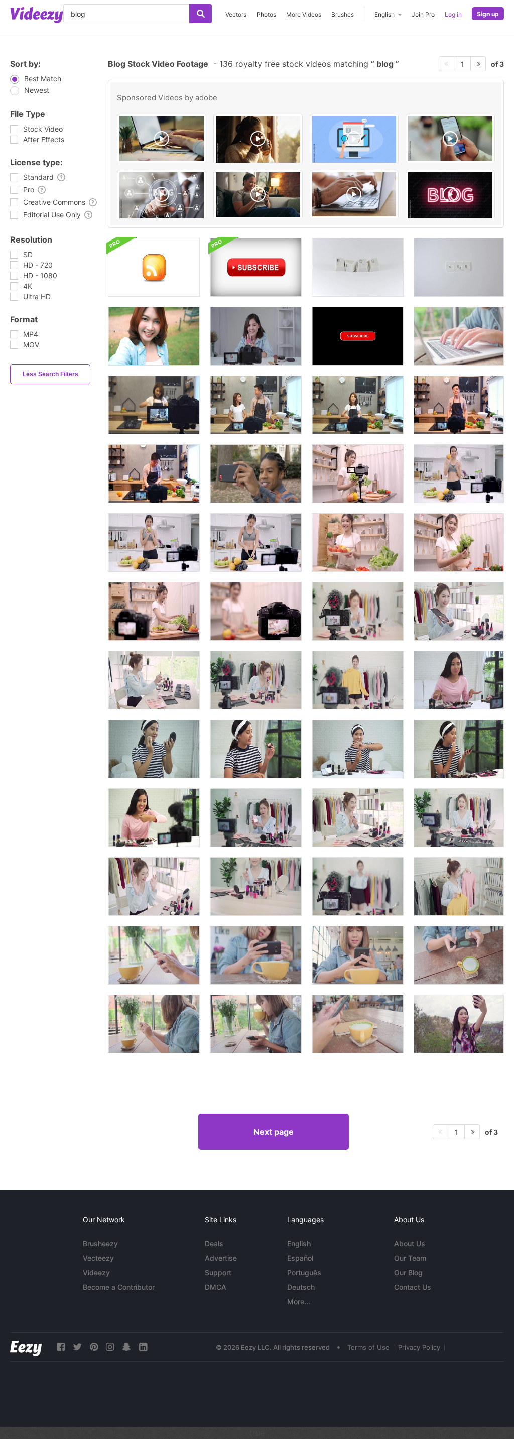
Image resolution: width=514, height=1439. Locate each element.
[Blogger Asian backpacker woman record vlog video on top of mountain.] (459, 1024)
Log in (453, 14)
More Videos (303, 14)
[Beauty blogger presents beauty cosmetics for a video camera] (358, 611)
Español (300, 1258)
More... (298, 1301)
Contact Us (412, 1287)
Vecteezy (98, 1258)
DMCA (215, 1287)
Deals (214, 1243)
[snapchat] (126, 1347)
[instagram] (110, 1347)
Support (218, 1272)
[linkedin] (143, 1347)
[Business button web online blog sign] (161, 196)
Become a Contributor (119, 1287)
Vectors (235, 14)
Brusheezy (100, 1243)
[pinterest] (94, 1347)
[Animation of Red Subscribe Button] (358, 336)
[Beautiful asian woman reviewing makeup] (459, 611)
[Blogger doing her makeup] (154, 749)
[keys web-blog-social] (358, 267)
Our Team (410, 1258)
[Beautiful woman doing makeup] (256, 749)
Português (304, 1272)
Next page (273, 1132)
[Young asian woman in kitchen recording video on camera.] (154, 405)
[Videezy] (36, 15)
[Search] (200, 13)
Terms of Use (368, 1347)
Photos (266, 14)
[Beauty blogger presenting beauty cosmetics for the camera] (459, 680)
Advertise (221, 1258)
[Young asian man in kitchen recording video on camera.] (459, 405)
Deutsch (301, 1287)
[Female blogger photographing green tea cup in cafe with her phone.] (154, 955)
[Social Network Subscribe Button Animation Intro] (256, 267)
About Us (409, 1243)
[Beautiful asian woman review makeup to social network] (256, 680)
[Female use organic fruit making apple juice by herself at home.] (256, 542)
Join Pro (423, 14)
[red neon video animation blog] (450, 196)
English (299, 1243)
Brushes (342, 14)
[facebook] (61, 1347)
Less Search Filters (50, 374)
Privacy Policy (419, 1347)
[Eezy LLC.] (26, 1347)
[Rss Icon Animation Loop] (154, 267)
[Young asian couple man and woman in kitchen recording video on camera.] (256, 405)
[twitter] (77, 1347)
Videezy (96, 1272)
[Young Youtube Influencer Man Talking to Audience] (256, 473)
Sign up (488, 14)
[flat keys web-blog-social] (459, 267)
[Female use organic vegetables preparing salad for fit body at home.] (358, 542)
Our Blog (408, 1272)
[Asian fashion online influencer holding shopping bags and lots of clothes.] (358, 680)
